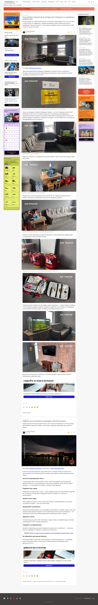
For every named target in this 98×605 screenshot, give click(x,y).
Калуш (93, 598)
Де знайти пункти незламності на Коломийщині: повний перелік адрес (53, 533)
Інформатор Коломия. (35, 68)
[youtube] (14, 598)
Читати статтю (11, 105)
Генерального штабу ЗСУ (13, 208)
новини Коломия (27, 412)
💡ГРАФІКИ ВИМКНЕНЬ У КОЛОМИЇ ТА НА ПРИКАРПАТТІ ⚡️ (44, 9)
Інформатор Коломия (35, 468)
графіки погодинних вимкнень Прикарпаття (43, 581)
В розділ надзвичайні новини (86, 92)
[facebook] (4, 598)
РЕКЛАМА (73, 1)
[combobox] (11, 50)
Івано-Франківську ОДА (57, 468)
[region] (12, 53)
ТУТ (39, 376)
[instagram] (20, 598)
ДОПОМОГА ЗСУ (11, 26)
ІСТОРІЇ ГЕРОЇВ (44, 1)
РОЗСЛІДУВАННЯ (51, 1)
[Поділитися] (71, 32)
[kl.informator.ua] (9, 2)
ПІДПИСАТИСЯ (11, 76)
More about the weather (11, 55)
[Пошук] (93, 2)
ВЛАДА (61, 1)
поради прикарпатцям (60, 581)
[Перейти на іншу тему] (91, 2)
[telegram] (7, 598)
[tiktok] (17, 598)
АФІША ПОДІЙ (86, 119)
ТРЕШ (69, 1)
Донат (86, 139)
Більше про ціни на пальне (11, 152)
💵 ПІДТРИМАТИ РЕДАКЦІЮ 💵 (66, 9)
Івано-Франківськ (87, 598)
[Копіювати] (74, 32)
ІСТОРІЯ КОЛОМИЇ (36, 1)
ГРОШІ (65, 1)
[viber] (10, 598)
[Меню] (17, 2)
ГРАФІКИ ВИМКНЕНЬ (27, 1)
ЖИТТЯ (57, 1)
